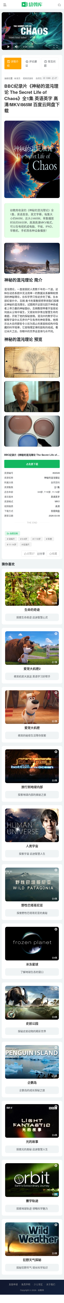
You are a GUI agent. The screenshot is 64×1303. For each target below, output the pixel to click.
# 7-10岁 (37, 538)
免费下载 (33, 464)
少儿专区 (38, 1284)
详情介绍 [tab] (12, 63)
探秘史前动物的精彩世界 (32, 1031)
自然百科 (40, 78)
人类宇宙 (32, 846)
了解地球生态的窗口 (32, 972)
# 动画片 (11, 538)
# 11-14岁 (11, 544)
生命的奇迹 (32, 609)
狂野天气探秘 (32, 1260)
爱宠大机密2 (32, 669)
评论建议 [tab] (31, 63)
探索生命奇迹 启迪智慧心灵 (32, 617)
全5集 (54, 603)
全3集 (54, 898)
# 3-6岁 (23, 538)
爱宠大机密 (32, 728)
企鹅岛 (32, 1082)
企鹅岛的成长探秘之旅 (32, 1090)
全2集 (54, 780)
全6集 (54, 1016)
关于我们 (50, 1284)
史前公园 (32, 1023)
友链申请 (13, 1284)
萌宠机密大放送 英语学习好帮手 (32, 676)
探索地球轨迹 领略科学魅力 (32, 1208)
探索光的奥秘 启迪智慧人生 (32, 1149)
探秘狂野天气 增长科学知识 (32, 1267)
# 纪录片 (26, 544)
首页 (18, 78)
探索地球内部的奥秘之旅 (32, 794)
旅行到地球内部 (32, 787)
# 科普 (49, 538)
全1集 (54, 662)
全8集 (54, 957)
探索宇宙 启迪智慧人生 (32, 853)
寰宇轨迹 (32, 1201)
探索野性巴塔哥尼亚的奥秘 (32, 913)
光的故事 (32, 1141)
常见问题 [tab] (49, 63)
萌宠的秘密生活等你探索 (32, 735)
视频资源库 (28, 78)
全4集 (54, 1134)
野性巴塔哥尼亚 (32, 905)
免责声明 (25, 1284)
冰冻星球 (32, 964)
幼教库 (41, 1290)
